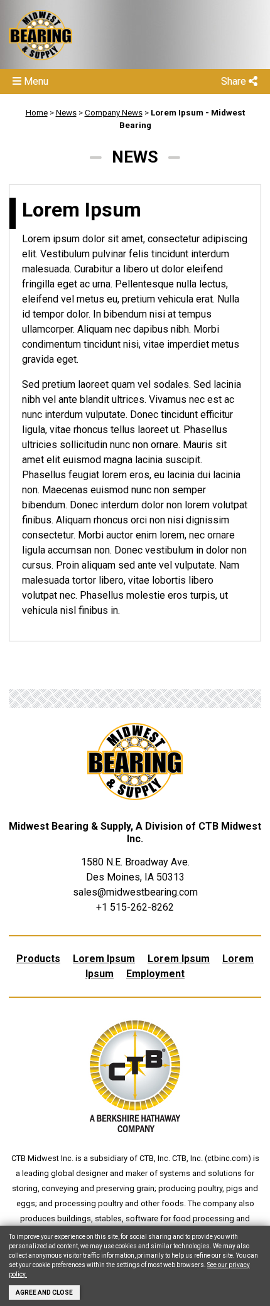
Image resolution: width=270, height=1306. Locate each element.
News (66, 112)
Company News (114, 112)
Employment (155, 974)
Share (235, 81)
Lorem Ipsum (104, 959)
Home (37, 112)
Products (38, 959)
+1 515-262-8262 (135, 907)
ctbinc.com (227, 1158)
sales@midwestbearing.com (135, 892)
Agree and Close (44, 1292)
